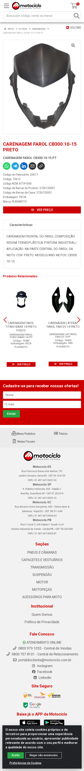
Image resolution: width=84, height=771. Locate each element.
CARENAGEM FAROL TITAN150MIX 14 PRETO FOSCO (21, 326)
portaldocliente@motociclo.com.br (44, 660)
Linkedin (44, 678)
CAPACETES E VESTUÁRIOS (42, 560)
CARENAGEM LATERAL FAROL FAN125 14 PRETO (63, 324)
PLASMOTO (19, 201)
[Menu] (6, 5)
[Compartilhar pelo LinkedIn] (24, 166)
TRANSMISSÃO (42, 567)
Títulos (63, 433)
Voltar (75, 27)
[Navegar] (5, 320)
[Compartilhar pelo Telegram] (15, 166)
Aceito (16, 755)
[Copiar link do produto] (41, 166)
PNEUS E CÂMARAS (42, 552)
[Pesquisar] (76, 16)
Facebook (44, 672)
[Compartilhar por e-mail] (32, 166)
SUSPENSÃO (42, 575)
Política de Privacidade (42, 622)
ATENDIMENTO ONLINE (44, 642)
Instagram (44, 666)
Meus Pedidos (25, 433)
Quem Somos (42, 615)
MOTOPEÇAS (42, 590)
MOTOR (42, 582)
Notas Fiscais (26, 441)
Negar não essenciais (43, 755)
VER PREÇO (44, 210)
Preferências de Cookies (25, 763)
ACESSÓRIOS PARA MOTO (42, 597)
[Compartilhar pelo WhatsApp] (6, 166)
